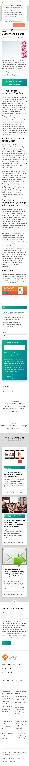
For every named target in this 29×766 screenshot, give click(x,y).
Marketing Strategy (21, 702)
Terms (18, 758)
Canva (13, 296)
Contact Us (11, 758)
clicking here (17, 281)
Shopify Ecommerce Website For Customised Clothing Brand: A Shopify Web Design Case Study (14, 324)
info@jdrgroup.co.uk (9, 672)
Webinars (5, 738)
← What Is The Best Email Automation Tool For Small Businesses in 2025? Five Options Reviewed (15, 407)
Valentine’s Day (6, 145)
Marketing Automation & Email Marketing (20, 707)
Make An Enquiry (7, 721)
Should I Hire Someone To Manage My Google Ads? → (14, 427)
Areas (3, 758)
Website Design (20, 699)
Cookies (12, 761)
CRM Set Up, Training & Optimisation (19, 726)
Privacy (5, 761)
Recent (4, 307)
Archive (4, 336)
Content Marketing (21, 721)
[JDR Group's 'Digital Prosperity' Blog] (14, 417)
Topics (4, 332)
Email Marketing (7, 706)
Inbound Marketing (21, 696)
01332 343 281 (7, 668)
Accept (19, 25)
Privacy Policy (19, 21)
